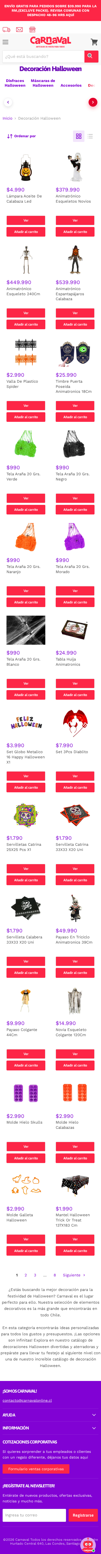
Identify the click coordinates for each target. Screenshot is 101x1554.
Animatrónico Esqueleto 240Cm (23, 291)
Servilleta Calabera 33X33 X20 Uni (24, 940)
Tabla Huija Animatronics (68, 662)
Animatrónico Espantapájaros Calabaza (70, 293)
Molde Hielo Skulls (24, 1122)
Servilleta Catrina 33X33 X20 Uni (72, 847)
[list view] (90, 136)
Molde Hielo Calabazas (67, 1125)
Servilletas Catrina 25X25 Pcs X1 (23, 847)
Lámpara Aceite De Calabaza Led (24, 199)
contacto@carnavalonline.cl (27, 1400)
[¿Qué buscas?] (91, 57)
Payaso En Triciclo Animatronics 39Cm (74, 940)
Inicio (7, 118)
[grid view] (78, 136)
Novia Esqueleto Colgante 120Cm (71, 1032)
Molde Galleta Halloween (19, 1217)
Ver (26, 220)
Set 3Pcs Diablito (72, 752)
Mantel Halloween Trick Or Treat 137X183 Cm (73, 1220)
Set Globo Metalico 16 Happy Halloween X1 (25, 757)
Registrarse (83, 1515)
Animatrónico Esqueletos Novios (73, 199)
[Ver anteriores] (8, 102)
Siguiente (72, 1275)
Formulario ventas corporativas (36, 1469)
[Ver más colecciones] (93, 102)
